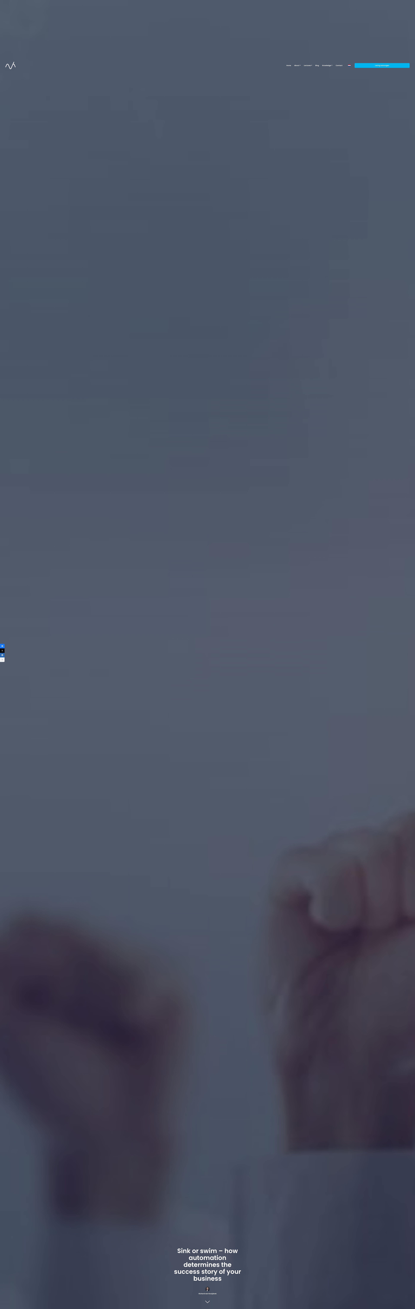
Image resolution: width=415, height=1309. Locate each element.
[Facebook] (2, 646)
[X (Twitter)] (2, 650)
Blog (317, 65)
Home (288, 65)
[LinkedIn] (2, 655)
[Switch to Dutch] (349, 65)
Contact (339, 65)
